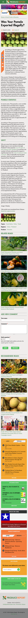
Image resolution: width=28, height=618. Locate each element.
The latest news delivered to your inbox (14, 565)
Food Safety (9, 224)
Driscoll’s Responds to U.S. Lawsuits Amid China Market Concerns (15, 452)
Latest (7, 441)
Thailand (13, 227)
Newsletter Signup (20, 604)
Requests (19, 535)
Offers (7, 535)
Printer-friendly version (3, 64)
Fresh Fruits (9, 17)
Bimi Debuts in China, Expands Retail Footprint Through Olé (14, 458)
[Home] (16, 2)
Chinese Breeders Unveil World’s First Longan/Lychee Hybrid (12, 413)
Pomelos (16, 17)
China (8, 227)
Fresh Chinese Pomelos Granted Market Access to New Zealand (12, 308)
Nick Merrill (14, 614)
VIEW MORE (14, 477)
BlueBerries (8, 548)
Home (3, 17)
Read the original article (8, 211)
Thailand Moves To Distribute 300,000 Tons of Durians (13, 471)
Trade (19, 224)
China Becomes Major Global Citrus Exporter (14, 271)
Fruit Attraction (7, 503)
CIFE (4, 490)
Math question (5, 337)
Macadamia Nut (9, 552)
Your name (4, 318)
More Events (14, 505)
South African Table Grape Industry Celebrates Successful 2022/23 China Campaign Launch (11, 433)
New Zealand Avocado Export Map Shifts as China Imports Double (14, 465)
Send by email (3, 66)
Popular (19, 441)
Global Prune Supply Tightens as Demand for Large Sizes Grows (14, 525)
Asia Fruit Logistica (8, 496)
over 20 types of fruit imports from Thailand (13, 148)
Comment (4, 324)
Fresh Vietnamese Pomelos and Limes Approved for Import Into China (12, 253)
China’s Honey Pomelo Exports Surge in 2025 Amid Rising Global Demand (14, 289)
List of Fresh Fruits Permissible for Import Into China (11, 583)
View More (14, 556)
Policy (15, 224)
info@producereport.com (9, 604)
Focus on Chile (14, 511)
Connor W (16, 30)
